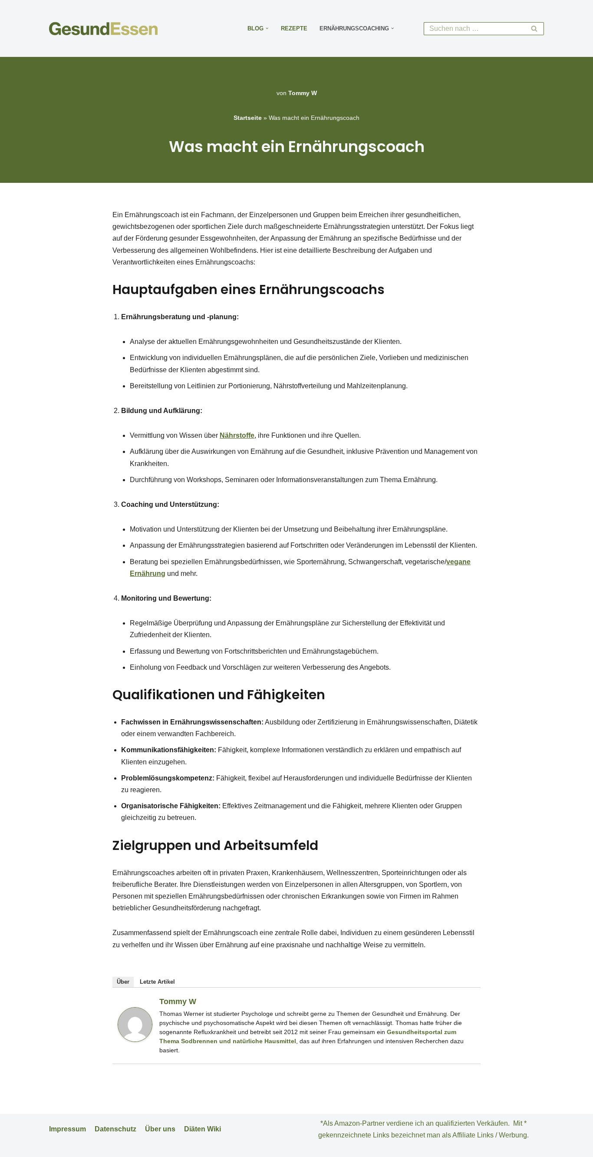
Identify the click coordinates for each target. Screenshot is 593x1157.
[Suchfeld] (534, 28)
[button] (267, 28)
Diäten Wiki (202, 1129)
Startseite (248, 117)
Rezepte (294, 28)
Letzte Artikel (157, 981)
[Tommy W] (135, 1039)
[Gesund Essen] (105, 28)
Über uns (160, 1129)
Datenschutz (115, 1129)
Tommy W (302, 92)
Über (123, 981)
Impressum (67, 1129)
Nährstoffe (237, 435)
